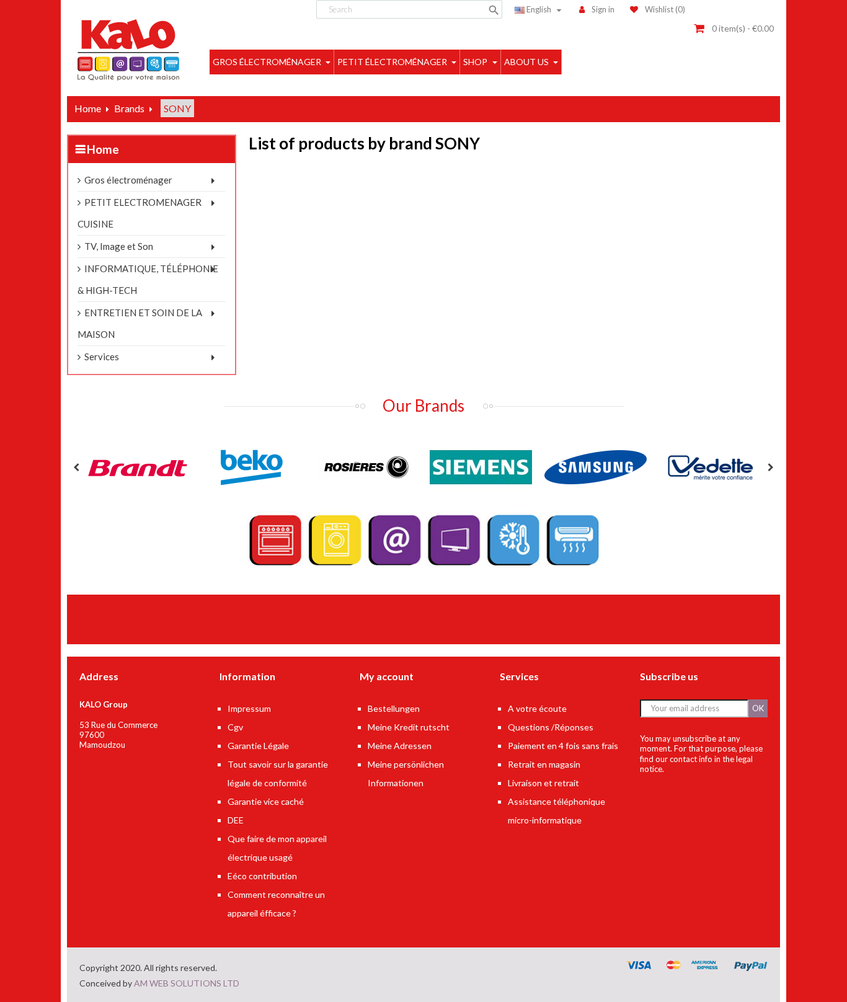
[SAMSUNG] (595, 467)
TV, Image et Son (118, 246)
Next (771, 467)
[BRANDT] (137, 467)
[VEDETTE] (710, 467)
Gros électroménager (128, 179)
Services (101, 356)
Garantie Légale (258, 745)
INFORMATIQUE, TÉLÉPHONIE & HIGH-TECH (148, 279)
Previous (76, 467)
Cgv (235, 727)
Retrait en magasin (544, 764)
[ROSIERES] (366, 467)
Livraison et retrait (543, 783)
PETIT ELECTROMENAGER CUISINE (140, 213)
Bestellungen (394, 708)
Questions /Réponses (550, 727)
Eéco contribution (262, 876)
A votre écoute (537, 708)
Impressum (249, 708)
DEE (236, 820)
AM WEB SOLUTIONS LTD (186, 983)
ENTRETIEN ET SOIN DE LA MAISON (140, 323)
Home (103, 149)
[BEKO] (251, 467)
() (665, 9)
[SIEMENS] (481, 467)
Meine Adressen (400, 745)
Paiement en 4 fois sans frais (563, 745)
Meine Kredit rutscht (409, 727)
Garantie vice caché (266, 801)
